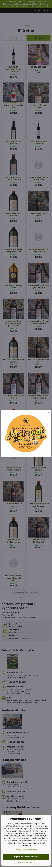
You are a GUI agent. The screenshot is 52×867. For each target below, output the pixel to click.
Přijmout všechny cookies (26, 856)
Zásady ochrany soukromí (26, 849)
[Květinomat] (26, 452)
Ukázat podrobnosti (26, 862)
